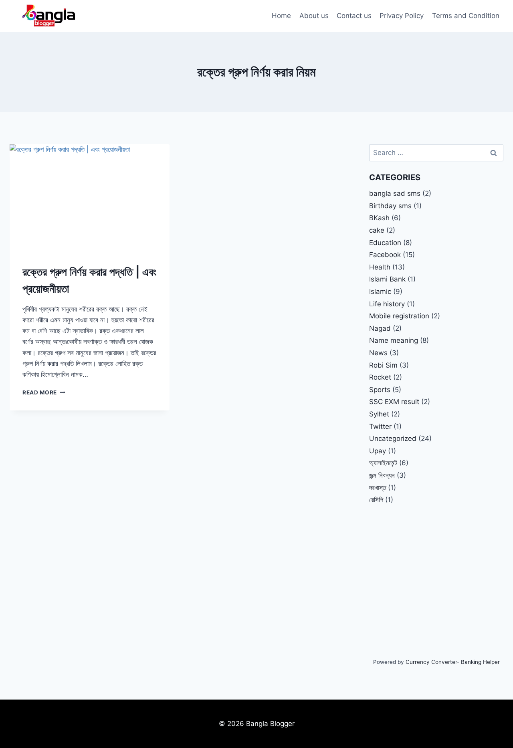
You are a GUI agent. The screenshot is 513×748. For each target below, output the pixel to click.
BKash (379, 218)
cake (376, 230)
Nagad (380, 328)
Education (385, 243)
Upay (377, 451)
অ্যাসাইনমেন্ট (383, 463)
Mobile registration (399, 316)
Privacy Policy (402, 16)
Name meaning (393, 340)
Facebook (385, 255)
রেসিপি (376, 500)
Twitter (380, 426)
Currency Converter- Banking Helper (453, 662)
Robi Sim (383, 365)
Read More (43, 392)
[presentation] (90, 197)
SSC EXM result (394, 402)
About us (314, 16)
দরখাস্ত (377, 488)
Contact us (354, 16)
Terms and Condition (465, 16)
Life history (387, 304)
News (378, 353)
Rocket (380, 377)
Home (281, 16)
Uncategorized (392, 438)
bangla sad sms (394, 193)
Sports (379, 390)
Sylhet (379, 414)
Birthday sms (390, 206)
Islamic (380, 292)
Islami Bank (387, 279)
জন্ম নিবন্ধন (382, 475)
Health (379, 267)
